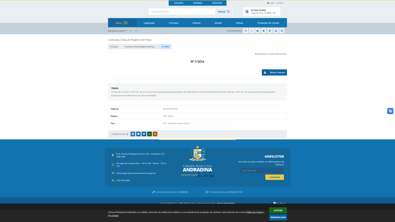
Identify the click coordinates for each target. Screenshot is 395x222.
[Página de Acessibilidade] (282, 30)
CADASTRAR (275, 177)
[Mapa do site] (276, 30)
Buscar (222, 11)
